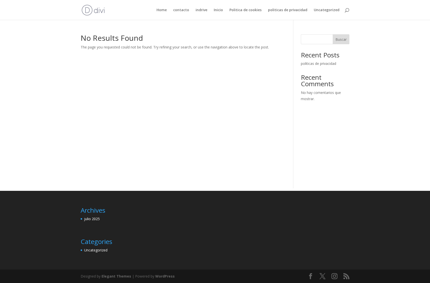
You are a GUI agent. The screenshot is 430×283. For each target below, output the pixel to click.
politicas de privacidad (287, 10)
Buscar (341, 39)
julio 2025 (92, 218)
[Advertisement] (215, 153)
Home (162, 10)
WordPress (165, 276)
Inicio (218, 10)
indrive (201, 10)
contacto (181, 10)
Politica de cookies (245, 10)
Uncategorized (326, 10)
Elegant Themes (116, 276)
